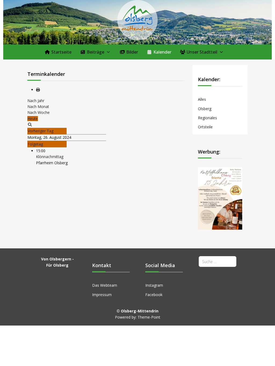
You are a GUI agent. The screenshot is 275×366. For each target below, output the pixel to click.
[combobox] (217, 261)
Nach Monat (38, 106)
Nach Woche (38, 112)
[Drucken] (38, 89)
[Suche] (29, 124)
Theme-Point (149, 317)
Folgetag (35, 144)
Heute (32, 118)
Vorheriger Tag (40, 130)
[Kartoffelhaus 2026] (220, 197)
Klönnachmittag (49, 156)
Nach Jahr (35, 100)
